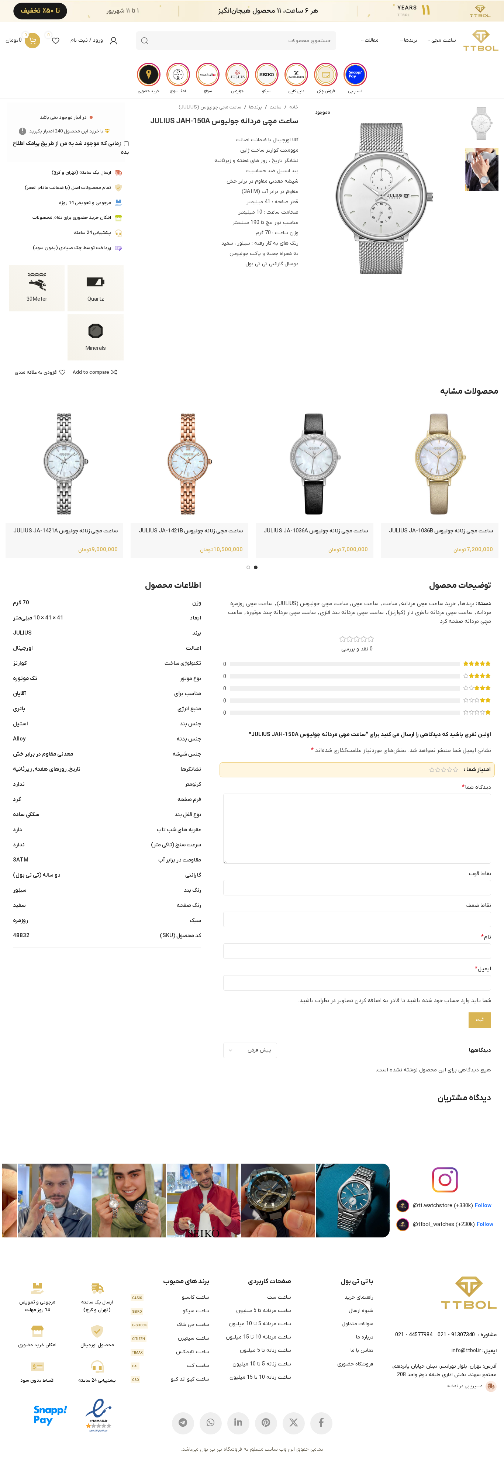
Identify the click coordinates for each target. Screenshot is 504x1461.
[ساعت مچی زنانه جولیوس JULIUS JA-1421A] (64, 464)
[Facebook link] (321, 1423)
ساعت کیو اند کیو (170, 1379)
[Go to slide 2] (248, 567)
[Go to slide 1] (256, 567)
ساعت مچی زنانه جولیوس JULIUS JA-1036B (441, 531)
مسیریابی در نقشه (465, 1386)
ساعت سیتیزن (170, 1338)
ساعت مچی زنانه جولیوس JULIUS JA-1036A (315, 531)
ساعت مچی (365, 603)
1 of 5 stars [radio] (455, 770)
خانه (293, 107)
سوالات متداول (357, 1323)
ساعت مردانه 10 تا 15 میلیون (258, 1337)
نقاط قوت (480, 873)
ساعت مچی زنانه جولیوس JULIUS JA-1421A (65, 531)
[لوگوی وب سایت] (480, 40)
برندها (255, 107)
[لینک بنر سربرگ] (263, 11)
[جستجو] (144, 40)
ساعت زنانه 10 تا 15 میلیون (260, 1377)
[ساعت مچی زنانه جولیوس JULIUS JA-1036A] (314, 464)
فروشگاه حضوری (355, 1364)
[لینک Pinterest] (266, 1423)
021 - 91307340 (456, 1335)
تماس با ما (362, 1350)
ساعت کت (170, 1365)
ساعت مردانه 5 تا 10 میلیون (260, 1323)
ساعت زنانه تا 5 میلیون (265, 1350)
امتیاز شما (478, 770)
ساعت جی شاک (170, 1324)
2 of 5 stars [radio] (449, 770)
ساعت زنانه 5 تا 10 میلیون (261, 1364)
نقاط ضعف (478, 905)
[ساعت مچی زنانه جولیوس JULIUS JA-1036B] (439, 464)
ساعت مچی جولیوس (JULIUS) (210, 107)
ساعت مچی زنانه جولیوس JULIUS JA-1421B (191, 531)
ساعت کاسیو (170, 1297)
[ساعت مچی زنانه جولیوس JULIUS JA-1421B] (189, 464)
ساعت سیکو (170, 1311)
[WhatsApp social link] (211, 1423)
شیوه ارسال (361, 1310)
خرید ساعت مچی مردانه (428, 603)
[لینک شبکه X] (294, 1423)
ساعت (276, 107)
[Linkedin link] (238, 1423)
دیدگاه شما (476, 787)
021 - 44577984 (413, 1335)
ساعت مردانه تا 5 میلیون (263, 1310)
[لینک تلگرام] (183, 1423)
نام (486, 937)
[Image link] (469, 1292)
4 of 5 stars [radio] (438, 770)
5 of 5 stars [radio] (432, 770)
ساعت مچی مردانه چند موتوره (281, 612)
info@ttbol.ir (466, 1350)
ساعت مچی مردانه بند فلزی (352, 612)
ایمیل (483, 969)
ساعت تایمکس (170, 1351)
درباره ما (364, 1337)
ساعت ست (279, 1297)
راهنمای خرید (359, 1297)
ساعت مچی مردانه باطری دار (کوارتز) (430, 612)
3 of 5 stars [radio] (443, 770)
